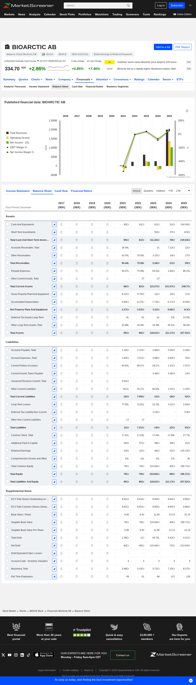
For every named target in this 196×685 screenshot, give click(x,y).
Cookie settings (71, 670)
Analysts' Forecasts (15, 86)
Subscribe (177, 5)
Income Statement (39, 86)
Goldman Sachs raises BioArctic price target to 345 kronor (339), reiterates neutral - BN (148, 62)
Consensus (121, 79)
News (49, 79)
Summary (9, 79)
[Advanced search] (128, 5)
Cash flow (77, 86)
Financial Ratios (94, 86)
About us (88, 670)
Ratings (139, 79)
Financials (84, 79)
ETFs (180, 79)
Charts (36, 79)
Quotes (23, 79)
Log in (161, 5)
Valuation (102, 79)
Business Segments (118, 86)
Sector (167, 79)
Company (65, 79)
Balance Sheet (60, 86)
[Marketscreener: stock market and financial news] (28, 5)
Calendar (153, 79)
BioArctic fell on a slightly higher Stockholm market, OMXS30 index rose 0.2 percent (148, 69)
